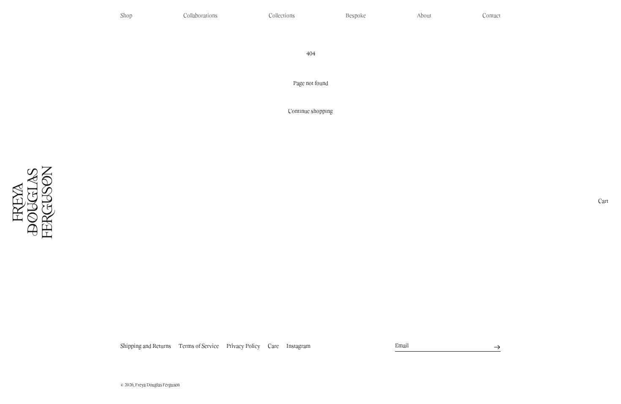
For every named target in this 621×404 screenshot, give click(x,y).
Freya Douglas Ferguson (157, 385)
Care (273, 346)
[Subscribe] (497, 347)
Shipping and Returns (145, 346)
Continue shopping (310, 111)
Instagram (298, 346)
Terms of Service (199, 346)
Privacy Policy (243, 346)
